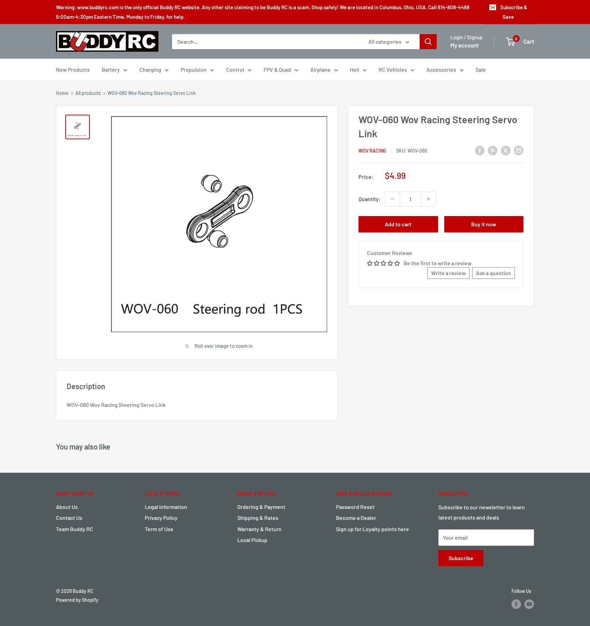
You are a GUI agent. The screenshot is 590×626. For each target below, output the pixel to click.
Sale (481, 69)
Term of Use (159, 529)
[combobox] (266, 41)
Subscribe (461, 558)
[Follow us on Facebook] (516, 604)
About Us (67, 506)
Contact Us (69, 517)
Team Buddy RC (74, 529)
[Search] (428, 41)
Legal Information (166, 506)
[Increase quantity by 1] (428, 199)
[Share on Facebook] (479, 150)
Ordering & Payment (261, 506)
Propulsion (194, 69)
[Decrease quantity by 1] (392, 199)
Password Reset (355, 506)
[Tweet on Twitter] (505, 150)
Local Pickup (252, 540)
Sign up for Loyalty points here (372, 529)
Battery (111, 69)
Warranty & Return (259, 529)
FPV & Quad (277, 69)
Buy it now (483, 224)
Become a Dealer (356, 517)
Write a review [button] (448, 273)
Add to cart (398, 224)
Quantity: (370, 199)
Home (62, 93)
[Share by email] (518, 150)
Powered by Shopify (77, 600)
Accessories (441, 69)
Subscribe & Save (513, 12)
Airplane (320, 69)
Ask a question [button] (493, 273)
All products (88, 93)
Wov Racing (372, 151)
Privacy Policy (161, 517)
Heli (354, 69)
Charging (150, 69)
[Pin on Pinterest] (492, 150)
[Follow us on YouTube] (529, 604)
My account (464, 45)
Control (235, 69)
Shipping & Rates (257, 517)
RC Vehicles (393, 69)
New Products (73, 69)
